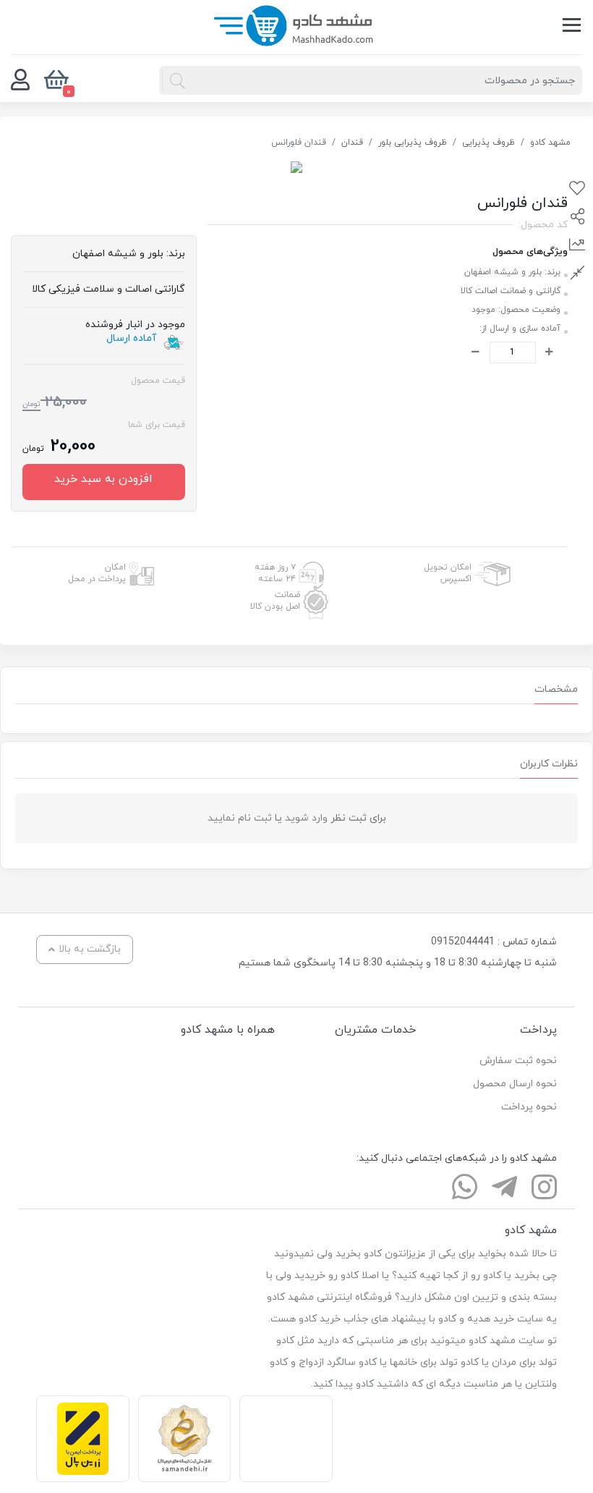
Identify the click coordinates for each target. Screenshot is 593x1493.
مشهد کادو (550, 142)
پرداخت (538, 1030)
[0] (20, 80)
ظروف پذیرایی (488, 142)
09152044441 (463, 942)
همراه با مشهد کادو (228, 1030)
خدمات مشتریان (375, 1030)
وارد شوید (306, 818)
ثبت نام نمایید (240, 818)
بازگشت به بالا (90, 949)
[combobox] (370, 80)
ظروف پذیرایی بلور (412, 142)
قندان (352, 142)
